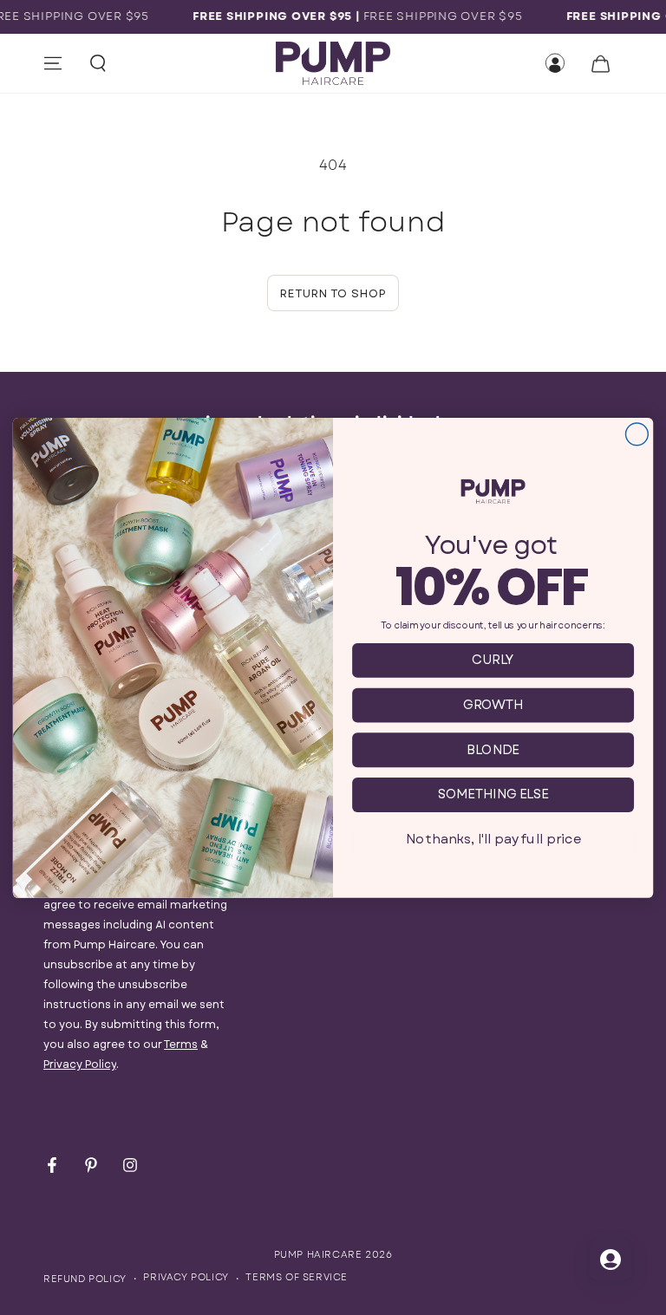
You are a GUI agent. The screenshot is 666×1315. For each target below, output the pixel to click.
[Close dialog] (636, 434)
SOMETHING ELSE (493, 794)
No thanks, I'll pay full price (493, 839)
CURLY (493, 659)
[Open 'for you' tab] (610, 1259)
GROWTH (493, 704)
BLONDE (493, 749)
